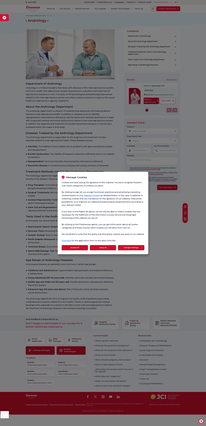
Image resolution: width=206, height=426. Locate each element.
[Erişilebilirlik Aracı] (201, 421)
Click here (66, 240)
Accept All (74, 248)
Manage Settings (131, 248)
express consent (92, 195)
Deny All (103, 248)
